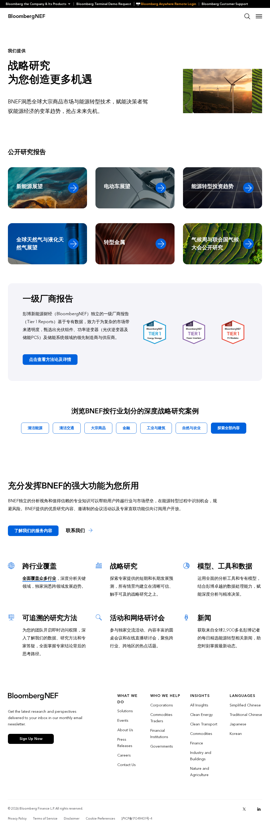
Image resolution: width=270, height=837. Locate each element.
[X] (244, 809)
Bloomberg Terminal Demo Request (103, 4)
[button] (40, 4)
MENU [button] (259, 16)
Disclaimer (71, 818)
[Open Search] (247, 16)
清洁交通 (66, 428)
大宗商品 (98, 428)
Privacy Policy (17, 818)
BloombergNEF (26, 16)
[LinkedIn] (259, 809)
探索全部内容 (229, 428)
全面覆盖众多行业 (39, 578)
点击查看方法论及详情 (50, 359)
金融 (126, 428)
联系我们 (76, 531)
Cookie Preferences (100, 818)
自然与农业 (191, 428)
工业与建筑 (156, 428)
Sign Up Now (31, 738)
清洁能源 (35, 428)
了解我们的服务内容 (33, 530)
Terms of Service (45, 818)
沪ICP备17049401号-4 (136, 818)
